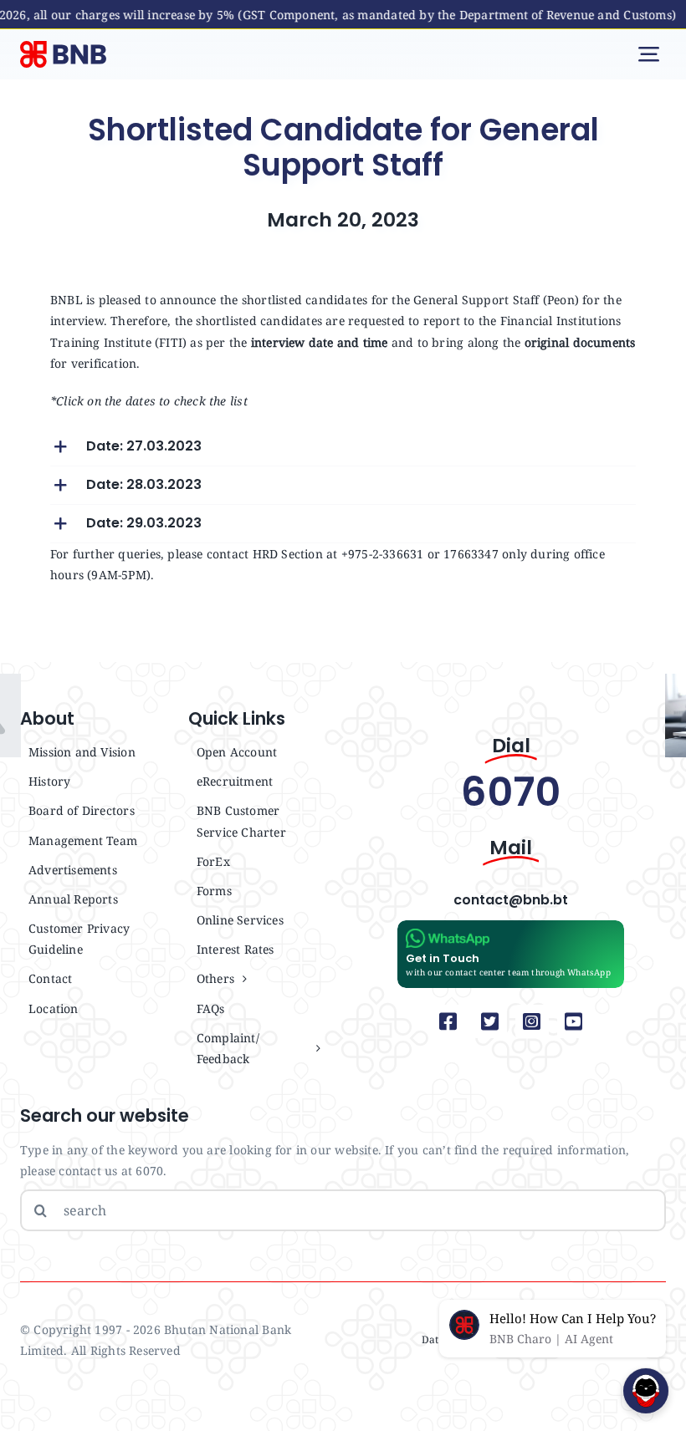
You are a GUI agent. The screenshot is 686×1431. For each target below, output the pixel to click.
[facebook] (448, 1021)
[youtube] (574, 1021)
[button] (343, 447)
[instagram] (532, 1021)
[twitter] (490, 1021)
